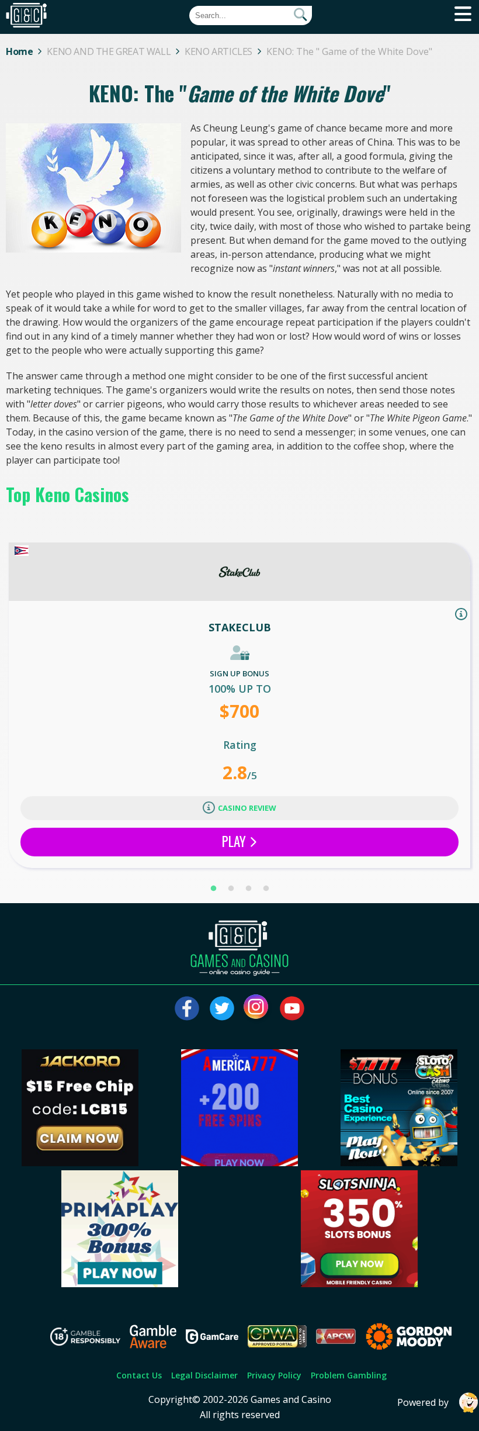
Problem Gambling (349, 1375)
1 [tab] (213, 888)
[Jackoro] (80, 1162)
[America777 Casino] (239, 1162)
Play (235, 841)
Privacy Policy (274, 1375)
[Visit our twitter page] (221, 1008)
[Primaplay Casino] (119, 1283)
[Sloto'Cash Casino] (399, 1162)
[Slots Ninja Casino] (359, 1283)
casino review (247, 808)
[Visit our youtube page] (292, 1008)
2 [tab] (231, 888)
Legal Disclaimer (204, 1375)
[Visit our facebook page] (186, 1008)
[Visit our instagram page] (257, 1008)
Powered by (423, 1402)
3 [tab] (248, 888)
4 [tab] (266, 888)
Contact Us (139, 1375)
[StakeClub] (239, 571)
